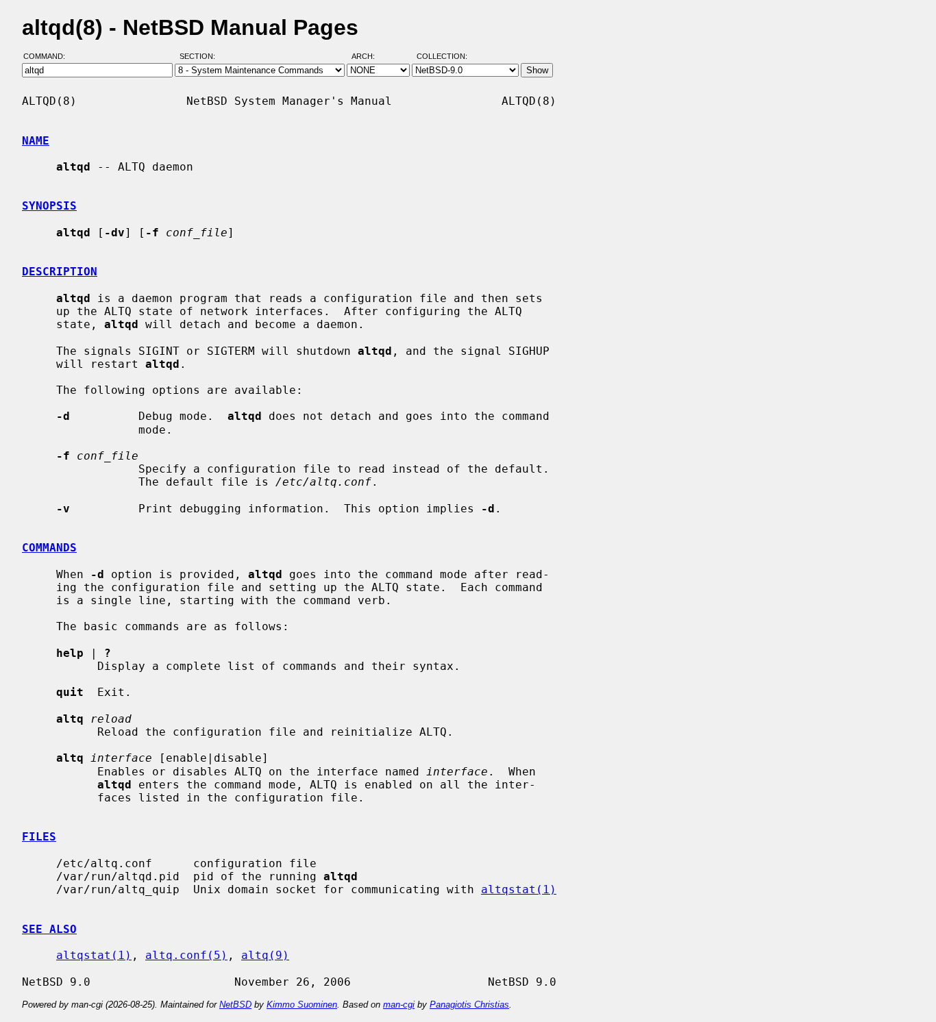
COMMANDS (49, 547)
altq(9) (265, 955)
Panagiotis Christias (469, 1004)
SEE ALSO (49, 929)
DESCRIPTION (59, 271)
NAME (35, 140)
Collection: (442, 57)
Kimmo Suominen (302, 1004)
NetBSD (235, 1004)
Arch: (369, 57)
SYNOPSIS (49, 205)
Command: (48, 57)
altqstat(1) (518, 889)
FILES (39, 836)
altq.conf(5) (186, 955)
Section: (200, 57)
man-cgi (399, 1004)
